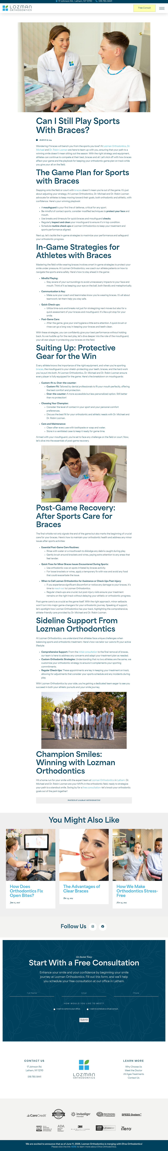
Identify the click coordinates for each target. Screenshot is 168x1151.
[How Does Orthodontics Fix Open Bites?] (30, 855)
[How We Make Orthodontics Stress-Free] (137, 855)
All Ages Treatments (133, 1074)
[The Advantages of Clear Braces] (84, 855)
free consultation (91, 788)
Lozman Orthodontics (114, 146)
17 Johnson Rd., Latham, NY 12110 (75, 1)
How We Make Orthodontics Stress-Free (137, 891)
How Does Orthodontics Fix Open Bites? (26, 891)
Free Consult (144, 8)
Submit (84, 1020)
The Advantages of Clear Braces (81, 889)
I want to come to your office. (67, 1009)
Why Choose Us (133, 1067)
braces (78, 190)
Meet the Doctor (133, 1071)
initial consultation (88, 652)
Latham (121, 780)
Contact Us (133, 1078)
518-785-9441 (105, 1)
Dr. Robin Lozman (58, 150)
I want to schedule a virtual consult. (103, 1009)
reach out (59, 589)
